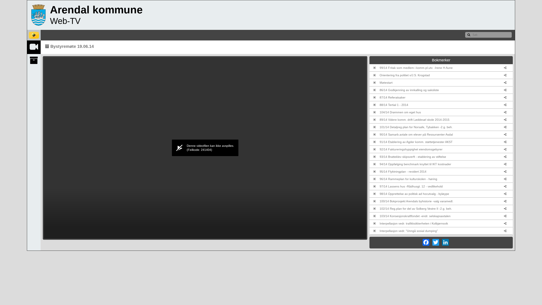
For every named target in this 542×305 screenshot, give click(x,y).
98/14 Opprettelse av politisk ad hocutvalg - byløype (414, 193)
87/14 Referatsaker (392, 97)
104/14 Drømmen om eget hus (400, 112)
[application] (205, 148)
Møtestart (386, 82)
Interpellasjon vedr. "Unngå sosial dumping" (409, 231)
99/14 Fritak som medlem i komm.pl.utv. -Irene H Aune (416, 67)
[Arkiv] (34, 60)
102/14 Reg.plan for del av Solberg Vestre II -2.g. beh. (416, 208)
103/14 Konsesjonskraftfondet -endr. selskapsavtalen (415, 216)
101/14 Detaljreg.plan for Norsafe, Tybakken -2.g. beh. (416, 127)
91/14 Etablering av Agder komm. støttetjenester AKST (416, 142)
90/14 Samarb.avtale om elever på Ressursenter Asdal (416, 134)
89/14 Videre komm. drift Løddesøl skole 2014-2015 (414, 119)
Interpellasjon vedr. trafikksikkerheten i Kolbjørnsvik (414, 223)
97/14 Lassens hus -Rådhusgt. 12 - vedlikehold (411, 186)
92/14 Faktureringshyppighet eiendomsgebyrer (411, 149)
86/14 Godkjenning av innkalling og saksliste (409, 90)
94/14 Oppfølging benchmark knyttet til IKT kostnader (415, 164)
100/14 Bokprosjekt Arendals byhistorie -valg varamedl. (416, 201)
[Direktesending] (34, 46)
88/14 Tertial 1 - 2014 (394, 105)
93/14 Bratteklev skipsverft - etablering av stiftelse (413, 156)
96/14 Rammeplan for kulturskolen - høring (408, 179)
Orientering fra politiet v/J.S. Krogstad (405, 75)
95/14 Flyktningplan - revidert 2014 (403, 171)
